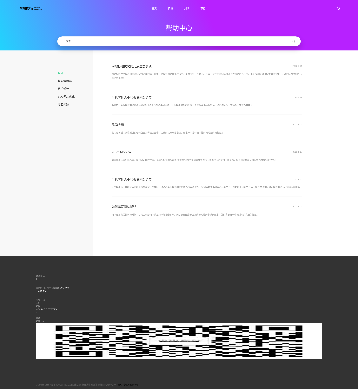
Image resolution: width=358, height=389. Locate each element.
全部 (60, 73)
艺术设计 (63, 88)
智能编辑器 (65, 81)
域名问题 (63, 104)
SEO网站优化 (66, 96)
